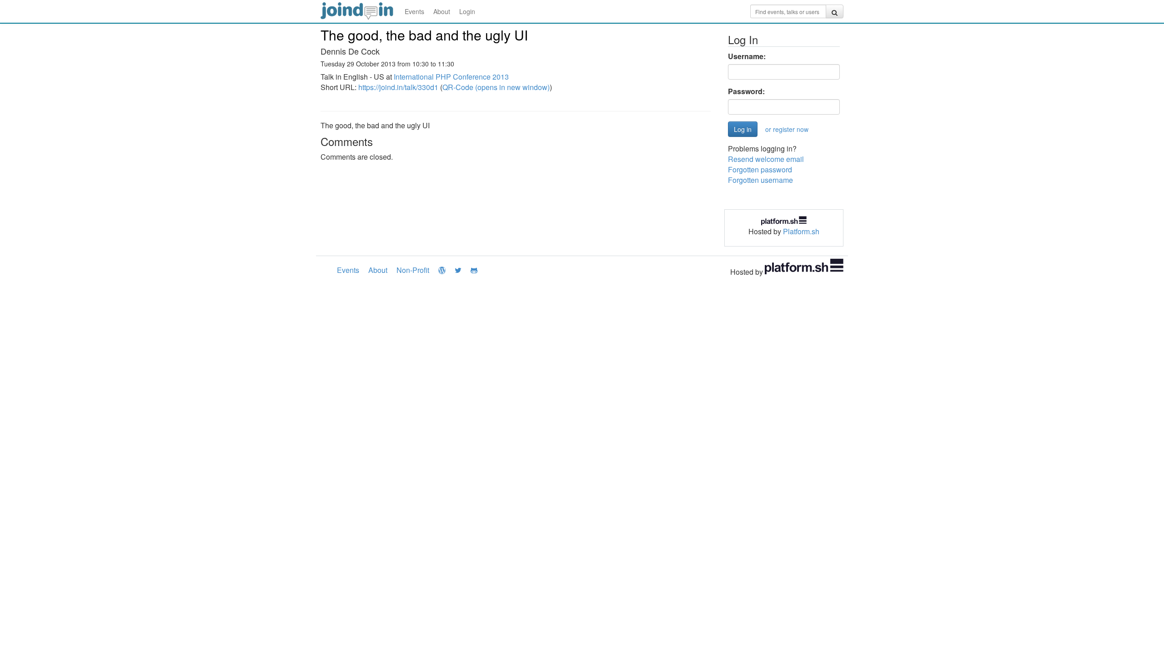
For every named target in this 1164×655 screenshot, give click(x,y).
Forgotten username (760, 180)
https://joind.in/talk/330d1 (398, 87)
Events (414, 11)
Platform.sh (801, 231)
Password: (746, 91)
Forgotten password (760, 169)
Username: (747, 56)
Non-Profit (412, 270)
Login (467, 11)
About (441, 11)
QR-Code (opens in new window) (496, 87)
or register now (786, 129)
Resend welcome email (766, 159)
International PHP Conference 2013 (451, 76)
